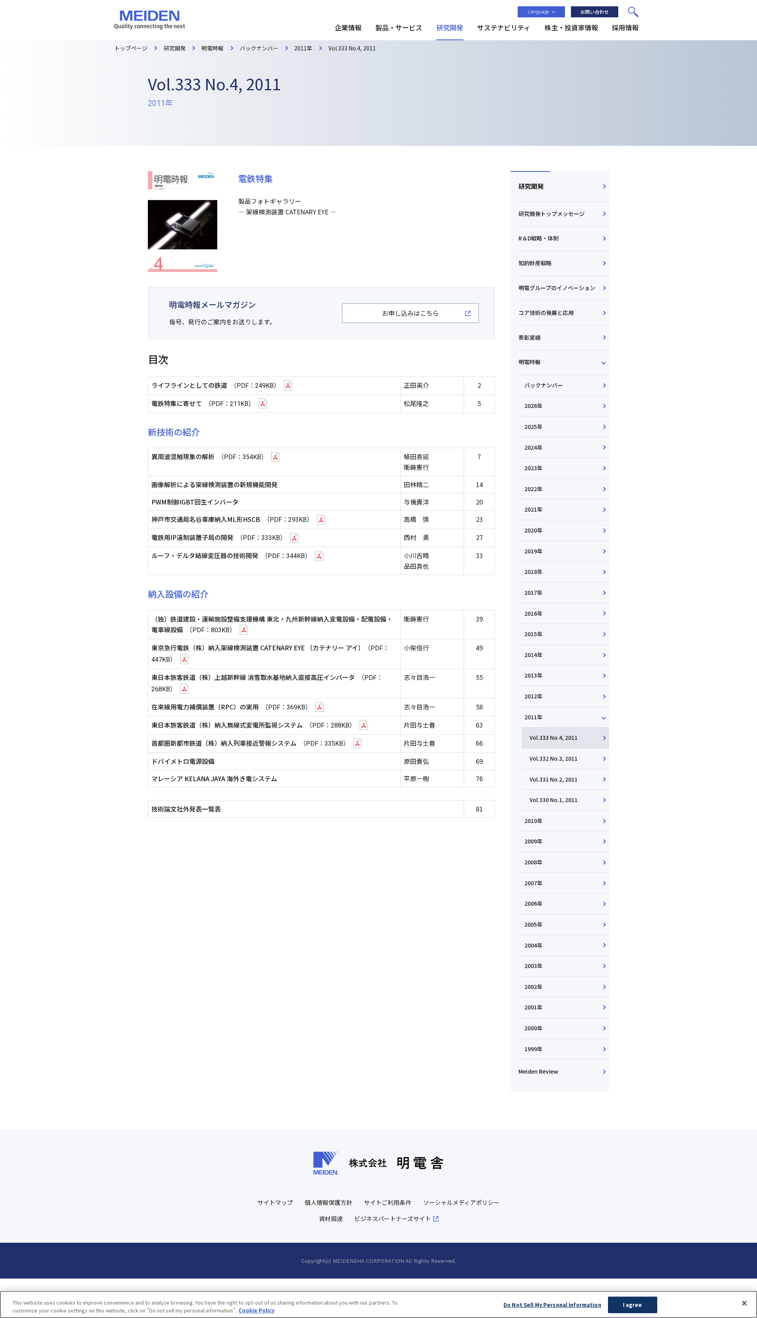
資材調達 (331, 1218)
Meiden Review (538, 1071)
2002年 (533, 986)
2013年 (533, 675)
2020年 (533, 530)
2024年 (533, 447)
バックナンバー (543, 385)
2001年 (533, 1007)
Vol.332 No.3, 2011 (554, 758)
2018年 (533, 571)
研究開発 (531, 186)
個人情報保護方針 (328, 1202)
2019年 (533, 551)
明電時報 (529, 362)
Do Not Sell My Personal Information (552, 1305)
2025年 (533, 426)
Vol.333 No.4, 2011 (554, 737)
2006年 (533, 903)
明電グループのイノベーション (556, 288)
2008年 (533, 862)
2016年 (533, 613)
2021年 (533, 509)
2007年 (533, 883)
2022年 (533, 489)
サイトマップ (275, 1202)
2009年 (533, 841)
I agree (632, 1305)
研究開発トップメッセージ (551, 214)
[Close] (744, 1303)
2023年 (533, 468)
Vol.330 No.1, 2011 (554, 800)
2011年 (533, 717)
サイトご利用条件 (387, 1202)
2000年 (533, 1028)
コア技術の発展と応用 (546, 312)
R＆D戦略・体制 (538, 238)
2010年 (533, 821)
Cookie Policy (256, 1310)
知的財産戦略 (535, 263)
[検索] (633, 12)
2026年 (533, 406)
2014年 (533, 655)
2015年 (533, 634)
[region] (378, 1304)
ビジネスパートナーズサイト (392, 1218)
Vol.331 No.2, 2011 (554, 779)
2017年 (533, 592)
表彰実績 (529, 337)
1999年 (533, 1049)
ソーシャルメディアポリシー (461, 1202)
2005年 (533, 924)
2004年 (533, 945)
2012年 (533, 696)
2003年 (533, 966)
